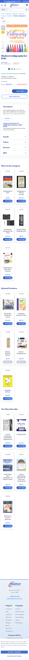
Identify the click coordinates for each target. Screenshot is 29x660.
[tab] (4, 21)
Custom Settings (14, 656)
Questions (8, 614)
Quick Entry (9, 620)
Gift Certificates (19, 617)
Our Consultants (19, 614)
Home (2, 14)
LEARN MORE (26, 1)
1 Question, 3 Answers (7, 76)
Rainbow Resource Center (14, 584)
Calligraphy (15, 14)
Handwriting (8, 14)
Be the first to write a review (9, 78)
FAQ (7, 612)
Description (8, 107)
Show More (7, 118)
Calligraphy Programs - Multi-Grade (12, 125)
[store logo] (14, 5)
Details (6, 137)
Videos (6, 142)
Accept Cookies (14, 652)
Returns (8, 626)
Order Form (9, 628)
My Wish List (9, 631)
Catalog (17, 620)
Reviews (6, 147)
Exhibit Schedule (19, 612)
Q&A (5, 153)
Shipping (8, 623)
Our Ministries (19, 623)
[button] (3, 31)
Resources (8, 617)
